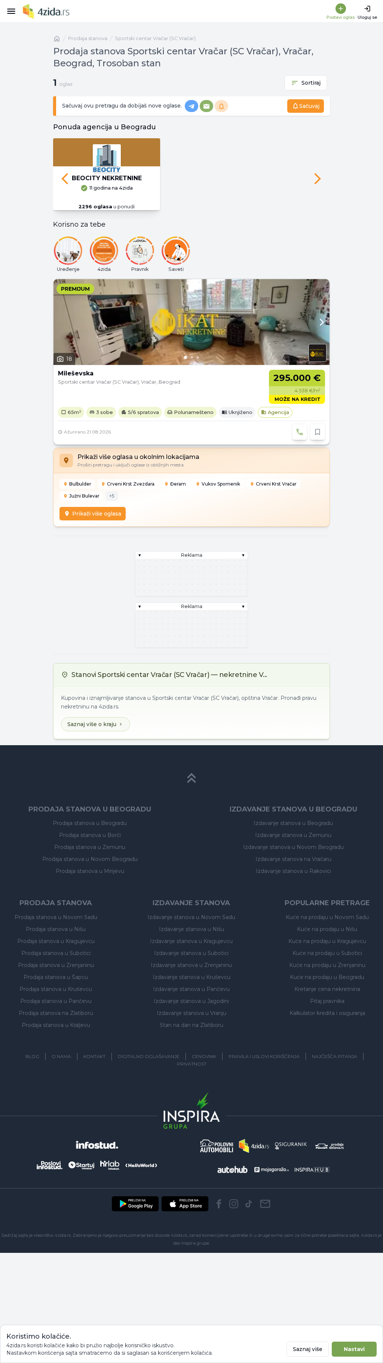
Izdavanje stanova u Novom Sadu (191, 917)
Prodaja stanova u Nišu (56, 929)
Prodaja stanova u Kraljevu (56, 1025)
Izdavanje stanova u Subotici (191, 953)
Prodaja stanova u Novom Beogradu (90, 859)
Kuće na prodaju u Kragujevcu (327, 941)
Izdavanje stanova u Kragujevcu (191, 941)
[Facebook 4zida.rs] (218, 1203)
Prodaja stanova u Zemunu (89, 847)
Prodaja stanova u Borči (90, 835)
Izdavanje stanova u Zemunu (293, 835)
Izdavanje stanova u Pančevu (191, 989)
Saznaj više (307, 1349)
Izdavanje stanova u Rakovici (293, 871)
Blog (32, 1056)
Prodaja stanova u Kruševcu (55, 989)
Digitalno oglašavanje (149, 1056)
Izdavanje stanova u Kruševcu (191, 977)
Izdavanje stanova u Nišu (191, 929)
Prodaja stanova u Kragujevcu (56, 941)
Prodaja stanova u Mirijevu (90, 871)
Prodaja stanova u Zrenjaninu (56, 965)
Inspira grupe (195, 1243)
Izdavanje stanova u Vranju (191, 1013)
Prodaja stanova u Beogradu (90, 823)
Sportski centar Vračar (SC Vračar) (155, 38)
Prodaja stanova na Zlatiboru (56, 1013)
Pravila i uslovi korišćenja (264, 1056)
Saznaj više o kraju (91, 724)
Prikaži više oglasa (96, 513)
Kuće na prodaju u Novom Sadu (327, 917)
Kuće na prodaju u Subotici (327, 953)
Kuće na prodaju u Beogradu (327, 977)
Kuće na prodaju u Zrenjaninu (327, 965)
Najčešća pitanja (334, 1056)
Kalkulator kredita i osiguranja (327, 1013)
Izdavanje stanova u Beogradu (293, 823)
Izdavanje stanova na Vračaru (293, 859)
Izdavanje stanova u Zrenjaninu (191, 965)
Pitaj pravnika (327, 1001)
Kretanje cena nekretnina (327, 989)
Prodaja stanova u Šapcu (56, 977)
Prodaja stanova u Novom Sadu (56, 917)
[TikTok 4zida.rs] (248, 1203)
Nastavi (354, 1349)
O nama (61, 1056)
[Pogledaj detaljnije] (191, 322)
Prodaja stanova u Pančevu (56, 1001)
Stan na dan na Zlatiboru (191, 1025)
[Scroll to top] (191, 778)
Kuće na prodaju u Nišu (327, 929)
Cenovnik (204, 1056)
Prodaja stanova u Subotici (56, 953)
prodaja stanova (87, 38)
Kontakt (94, 1056)
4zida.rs (369, 1235)
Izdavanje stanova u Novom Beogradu (293, 847)
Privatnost (191, 1064)
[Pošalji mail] (265, 1204)
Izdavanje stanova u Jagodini (191, 1001)
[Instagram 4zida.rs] (233, 1203)
